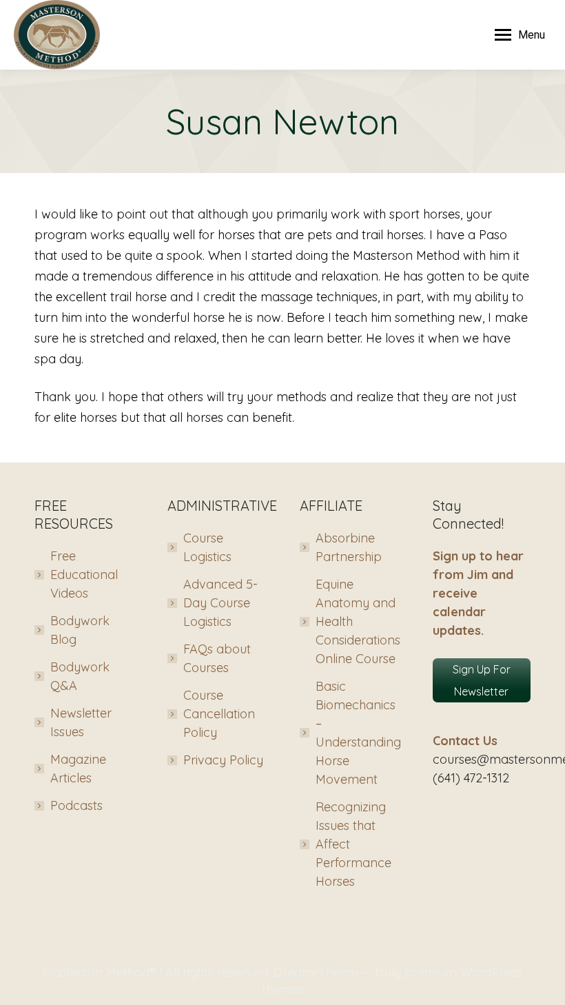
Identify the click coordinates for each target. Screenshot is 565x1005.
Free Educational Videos (84, 574)
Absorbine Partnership (349, 547)
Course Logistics (207, 547)
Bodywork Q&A (80, 676)
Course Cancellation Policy (219, 713)
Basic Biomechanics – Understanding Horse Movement (358, 732)
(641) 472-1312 (471, 778)
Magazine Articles (78, 768)
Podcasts (76, 805)
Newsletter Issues (81, 722)
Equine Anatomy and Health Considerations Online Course (358, 621)
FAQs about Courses (217, 658)
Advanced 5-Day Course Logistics (220, 602)
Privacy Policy (223, 760)
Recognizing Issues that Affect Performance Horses (353, 844)
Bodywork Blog (80, 630)
